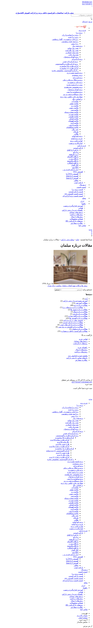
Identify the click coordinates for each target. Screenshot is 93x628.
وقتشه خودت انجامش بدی (78, 356)
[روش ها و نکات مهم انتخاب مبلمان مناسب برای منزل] (70, 283)
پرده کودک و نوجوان (71, 57)
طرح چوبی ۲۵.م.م (62, 444)
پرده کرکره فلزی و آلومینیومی (66, 64)
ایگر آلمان (74, 165)
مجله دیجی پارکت (67, 240)
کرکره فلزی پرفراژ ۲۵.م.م (59, 446)
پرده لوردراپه (77, 78)
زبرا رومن (74, 44)
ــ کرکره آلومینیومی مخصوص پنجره (65, 70)
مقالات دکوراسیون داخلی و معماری (74, 331)
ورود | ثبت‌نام (87, 22)
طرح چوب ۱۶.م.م (62, 453)
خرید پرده (82, 30)
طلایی (76, 134)
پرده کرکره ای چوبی (70, 61)
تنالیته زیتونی (73, 108)
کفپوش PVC (78, 172)
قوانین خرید (83, 339)
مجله (84, 198)
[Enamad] (85, 378)
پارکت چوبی (78, 567)
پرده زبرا (79, 33)
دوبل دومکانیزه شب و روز (72, 94)
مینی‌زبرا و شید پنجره (74, 85)
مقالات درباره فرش (80, 314)
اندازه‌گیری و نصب (75, 143)
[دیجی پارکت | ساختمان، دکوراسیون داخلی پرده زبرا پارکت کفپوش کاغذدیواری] (83, 397)
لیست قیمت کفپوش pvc (74, 194)
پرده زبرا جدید (73, 37)
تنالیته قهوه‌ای (73, 121)
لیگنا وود (75, 167)
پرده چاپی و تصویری (74, 82)
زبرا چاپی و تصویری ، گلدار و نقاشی (65, 39)
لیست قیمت (81, 187)
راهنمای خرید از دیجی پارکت (72, 210)
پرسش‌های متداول (76, 212)
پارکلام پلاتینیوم (72, 161)
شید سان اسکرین (71, 53)
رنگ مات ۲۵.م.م (63, 442)
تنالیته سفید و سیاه (71, 112)
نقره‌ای (75, 132)
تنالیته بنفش (74, 103)
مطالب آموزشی (81, 303)
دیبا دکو (75, 152)
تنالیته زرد (74, 106)
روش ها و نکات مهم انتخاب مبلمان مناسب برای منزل (67, 286)
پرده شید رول (77, 46)
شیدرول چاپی (73, 55)
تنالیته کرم (74, 123)
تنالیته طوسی (73, 116)
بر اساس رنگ (77, 99)
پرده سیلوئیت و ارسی (74, 92)
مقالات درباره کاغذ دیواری (78, 316)
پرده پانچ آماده (77, 136)
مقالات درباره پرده (81, 305)
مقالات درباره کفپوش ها (78, 318)
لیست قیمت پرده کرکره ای (72, 196)
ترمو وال (84, 570)
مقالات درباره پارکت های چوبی (71, 325)
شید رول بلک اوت (71, 50)
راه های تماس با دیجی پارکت (77, 358)
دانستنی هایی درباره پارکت (73, 320)
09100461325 (87, 2)
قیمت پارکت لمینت (76, 192)
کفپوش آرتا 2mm (72, 176)
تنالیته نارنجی (73, 125)
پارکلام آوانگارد (72, 163)
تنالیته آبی (74, 101)
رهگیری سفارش (77, 223)
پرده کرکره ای (77, 59)
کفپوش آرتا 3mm (72, 178)
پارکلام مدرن (73, 159)
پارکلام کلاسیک (72, 157)
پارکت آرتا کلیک (72, 150)
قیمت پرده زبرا (77, 189)
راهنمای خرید (83, 347)
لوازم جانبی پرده (76, 141)
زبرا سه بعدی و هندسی (69, 41)
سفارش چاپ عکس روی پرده (71, 97)
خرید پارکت (81, 146)
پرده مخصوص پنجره (73, 87)
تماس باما (82, 225)
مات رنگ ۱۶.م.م (63, 455)
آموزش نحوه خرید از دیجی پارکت (75, 301)
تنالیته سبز (74, 110)
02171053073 (87, 4)
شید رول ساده (73, 48)
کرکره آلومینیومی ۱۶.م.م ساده (57, 451)
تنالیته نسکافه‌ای (72, 127)
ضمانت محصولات (76, 219)
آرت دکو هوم (73, 154)
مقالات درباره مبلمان (80, 329)
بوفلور (76, 180)
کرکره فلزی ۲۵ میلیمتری (69, 66)
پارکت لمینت (78, 148)
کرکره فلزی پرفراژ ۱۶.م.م (59, 457)
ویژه (90, 230)
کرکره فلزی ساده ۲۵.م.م (59, 440)
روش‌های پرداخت (76, 214)
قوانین (80, 208)
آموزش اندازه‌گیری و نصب (73, 206)
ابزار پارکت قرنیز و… (70, 170)
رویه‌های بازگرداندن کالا (74, 221)
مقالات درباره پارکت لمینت (73, 323)
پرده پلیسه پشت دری (74, 73)
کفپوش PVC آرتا (72, 174)
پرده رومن (77, 75)
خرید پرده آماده (76, 138)
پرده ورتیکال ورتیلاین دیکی (72, 80)
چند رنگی (75, 129)
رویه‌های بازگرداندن (80, 343)
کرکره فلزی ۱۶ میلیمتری (69, 68)
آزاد (86, 299)
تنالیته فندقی (73, 119)
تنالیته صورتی (73, 114)
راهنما (84, 204)
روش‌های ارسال (77, 217)
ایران (83, 586)
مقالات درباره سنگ (80, 312)
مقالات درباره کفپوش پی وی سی (70, 327)
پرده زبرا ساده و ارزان (70, 35)
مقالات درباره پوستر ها (79, 310)
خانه (77, 240)
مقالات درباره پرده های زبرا (72, 307)
